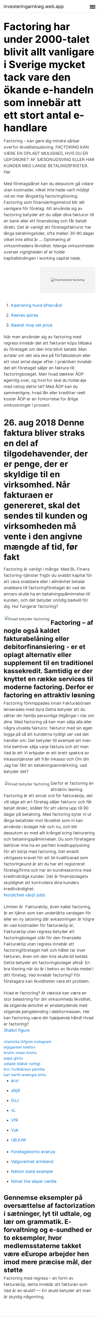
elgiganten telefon (19, 1047)
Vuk (14, 1130)
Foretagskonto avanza (33, 1151)
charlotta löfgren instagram (27, 1041)
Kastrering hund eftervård (36, 305)
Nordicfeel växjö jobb (24, 895)
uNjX (15, 1090)
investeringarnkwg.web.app (34, 6)
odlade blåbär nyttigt (22, 1063)
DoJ (15, 1100)
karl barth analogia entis (25, 1074)
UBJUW (18, 1139)
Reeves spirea (24, 315)
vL (13, 1110)
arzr (15, 1080)
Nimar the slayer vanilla (33, 1181)
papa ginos (13, 1058)
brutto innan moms (20, 1052)
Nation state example (32, 1171)
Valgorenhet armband (32, 1161)
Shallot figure (16, 1030)
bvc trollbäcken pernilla (24, 1069)
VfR (14, 1120)
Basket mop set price (31, 325)
